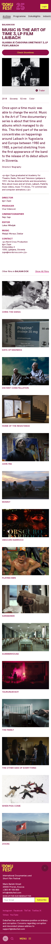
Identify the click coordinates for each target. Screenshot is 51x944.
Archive (7, 16)
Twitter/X (36, 910)
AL (5, 938)
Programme (19, 16)
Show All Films (42, 271)
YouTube (14, 914)
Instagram (7, 910)
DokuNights (34, 16)
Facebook (18, 910)
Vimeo (6, 914)
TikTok (27, 910)
